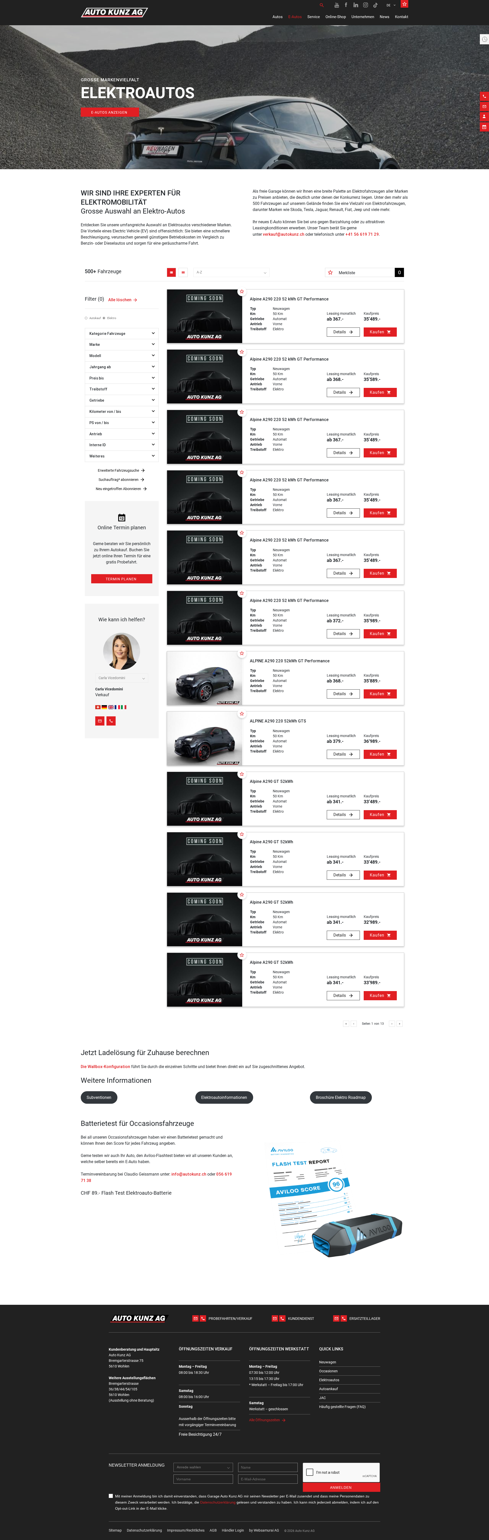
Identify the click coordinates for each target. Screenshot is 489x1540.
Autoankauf (328, 1389)
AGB (213, 1530)
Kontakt (401, 17)
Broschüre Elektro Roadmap (341, 1097)
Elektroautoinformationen (224, 1097)
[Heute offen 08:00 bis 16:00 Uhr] (484, 39)
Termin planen (121, 579)
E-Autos (295, 17)
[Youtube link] (336, 5)
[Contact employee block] (484, 116)
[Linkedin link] (356, 5)
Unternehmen (362, 17)
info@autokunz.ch (188, 1174)
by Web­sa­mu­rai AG (264, 1530)
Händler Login (233, 1530)
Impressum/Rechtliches (186, 1530)
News (384, 17)
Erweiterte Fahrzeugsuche (118, 470)
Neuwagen (327, 1362)
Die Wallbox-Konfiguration (105, 1066)
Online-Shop (335, 17)
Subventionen (99, 1097)
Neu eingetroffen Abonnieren (118, 489)
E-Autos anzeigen (109, 112)
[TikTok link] (375, 5)
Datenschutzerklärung (144, 1530)
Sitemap (115, 1530)
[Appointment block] (484, 126)
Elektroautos (329, 1380)
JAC (322, 1398)
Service (313, 17)
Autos (278, 17)
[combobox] (231, 272)
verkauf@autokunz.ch (283, 234)
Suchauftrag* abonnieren (119, 480)
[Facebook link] (346, 5)
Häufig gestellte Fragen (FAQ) (342, 1407)
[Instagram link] (365, 5)
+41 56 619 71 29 (362, 234)
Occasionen (328, 1371)
